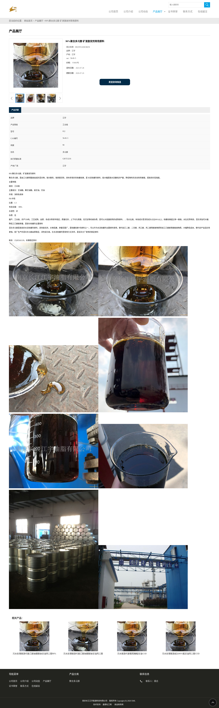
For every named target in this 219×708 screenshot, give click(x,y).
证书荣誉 (13, 686)
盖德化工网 (107, 705)
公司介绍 (24, 681)
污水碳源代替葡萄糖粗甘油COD (132, 654)
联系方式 (24, 686)
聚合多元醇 (74, 681)
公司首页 (13, 681)
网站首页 (28, 21)
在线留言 (36, 686)
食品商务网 (118, 705)
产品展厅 (39, 21)
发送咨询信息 (115, 82)
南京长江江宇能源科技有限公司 (94, 701)
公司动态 (36, 681)
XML (133, 701)
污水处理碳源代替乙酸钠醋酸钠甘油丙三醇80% (34, 654)
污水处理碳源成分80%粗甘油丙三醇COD (180, 654)
